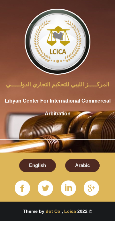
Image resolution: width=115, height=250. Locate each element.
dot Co (54, 211)
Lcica (70, 211)
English (37, 165)
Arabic (82, 165)
